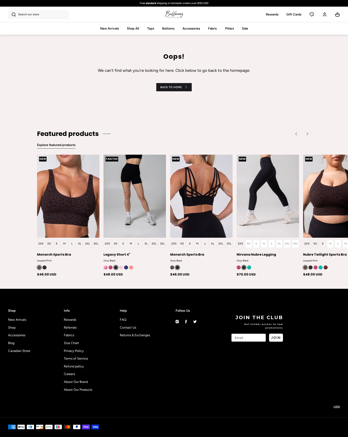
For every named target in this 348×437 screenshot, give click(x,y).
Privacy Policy (74, 351)
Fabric (212, 28)
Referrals (70, 327)
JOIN (276, 337)
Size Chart (71, 343)
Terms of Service (76, 358)
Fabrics (69, 335)
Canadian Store (19, 351)
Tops (150, 28)
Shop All (133, 28)
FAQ (123, 320)
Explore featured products (56, 145)
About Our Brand (76, 382)
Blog (11, 343)
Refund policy (74, 366)
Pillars (229, 28)
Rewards (272, 14)
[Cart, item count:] (337, 14)
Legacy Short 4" (117, 254)
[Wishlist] (311, 14)
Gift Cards (293, 14)
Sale (245, 28)
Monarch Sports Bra (54, 254)
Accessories (191, 28)
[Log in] (324, 14)
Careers (69, 374)
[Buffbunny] (174, 14)
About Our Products (78, 390)
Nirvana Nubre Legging (256, 254)
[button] (38, 14)
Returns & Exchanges (135, 335)
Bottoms (168, 28)
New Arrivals (109, 28)
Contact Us (128, 327)
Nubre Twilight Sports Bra (325, 254)
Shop (12, 327)
